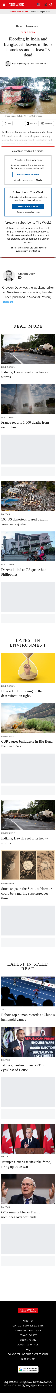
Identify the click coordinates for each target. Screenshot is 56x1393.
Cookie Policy (28, 1340)
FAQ (28, 1349)
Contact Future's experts (28, 1326)
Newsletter (48, 123)
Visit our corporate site (42, 1383)
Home (19, 26)
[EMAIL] (20, 277)
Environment (32, 26)
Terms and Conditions (28, 1330)
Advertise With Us (28, 1345)
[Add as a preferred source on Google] (28, 1369)
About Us (28, 1321)
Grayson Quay (22, 63)
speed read (28, 32)
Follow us (33, 123)
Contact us (34, 251)
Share (9, 123)
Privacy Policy (28, 1335)
